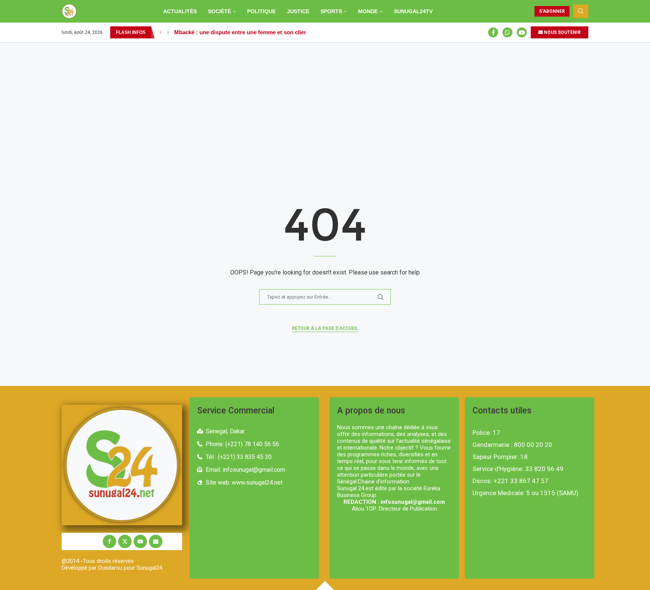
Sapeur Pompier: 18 (500, 457)
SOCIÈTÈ (219, 11)
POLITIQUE (261, 11)
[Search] (580, 11)
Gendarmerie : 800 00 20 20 (512, 445)
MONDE (368, 11)
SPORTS (331, 11)
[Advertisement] (325, 99)
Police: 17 (486, 433)
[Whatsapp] (507, 32)
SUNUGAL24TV (413, 11)
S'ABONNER (552, 11)
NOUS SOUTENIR (562, 32)
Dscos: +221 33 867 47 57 (510, 481)
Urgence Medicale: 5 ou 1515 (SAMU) (525, 493)
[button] (161, 32)
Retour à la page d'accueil (325, 328)
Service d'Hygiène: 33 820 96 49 (517, 469)
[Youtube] (521, 32)
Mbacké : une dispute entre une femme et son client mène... (252, 32)
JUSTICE (298, 11)
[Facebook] (493, 32)
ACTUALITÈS (180, 11)
